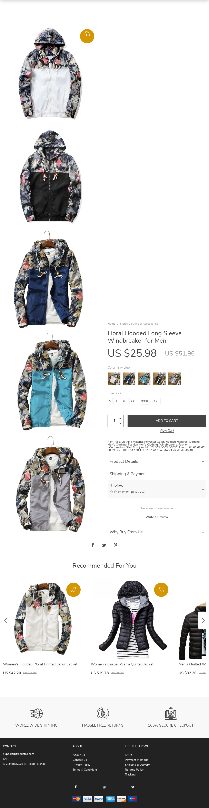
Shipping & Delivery (137, 764)
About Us (79, 755)
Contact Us (80, 759)
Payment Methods (136, 759)
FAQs (128, 755)
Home (111, 323)
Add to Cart (167, 420)
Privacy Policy (81, 764)
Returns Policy (134, 769)
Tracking (130, 774)
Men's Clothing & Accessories (139, 323)
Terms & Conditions (85, 769)
